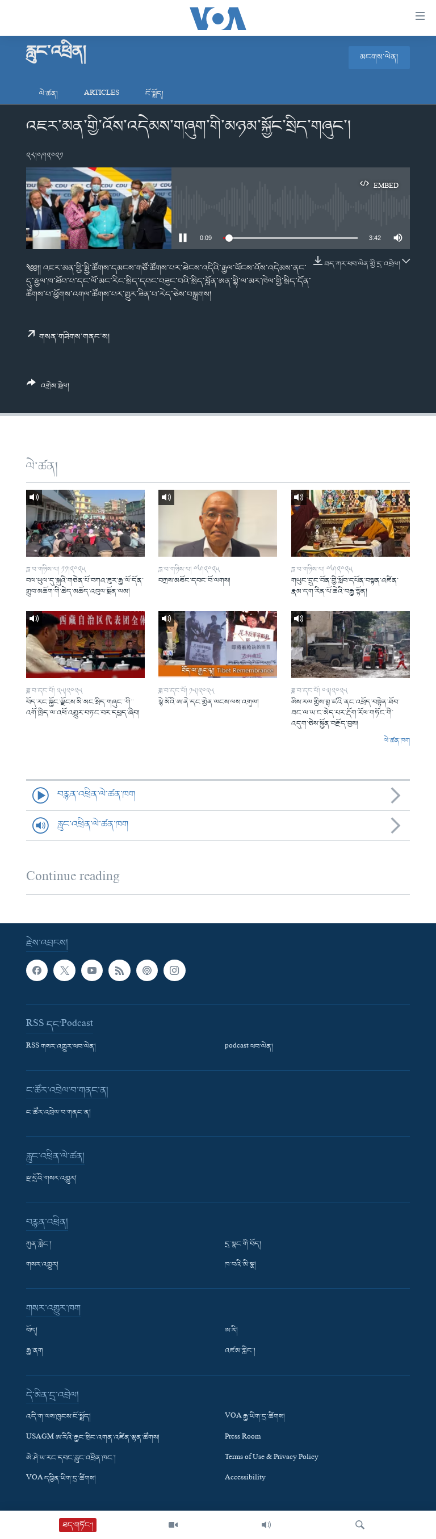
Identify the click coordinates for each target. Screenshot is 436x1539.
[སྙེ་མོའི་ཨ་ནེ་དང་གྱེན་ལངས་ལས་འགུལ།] (217, 644)
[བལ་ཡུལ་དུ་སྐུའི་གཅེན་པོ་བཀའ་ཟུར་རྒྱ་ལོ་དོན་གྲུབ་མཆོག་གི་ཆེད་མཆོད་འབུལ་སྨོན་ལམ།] (85, 523)
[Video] (173, 1525)
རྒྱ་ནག (34, 1351)
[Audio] (266, 1525)
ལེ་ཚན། (48, 94)
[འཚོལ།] (360, 1525)
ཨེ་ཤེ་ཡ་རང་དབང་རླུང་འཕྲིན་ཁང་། (71, 1458)
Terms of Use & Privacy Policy (271, 1458)
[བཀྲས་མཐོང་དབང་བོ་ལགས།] (217, 523)
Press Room (243, 1438)
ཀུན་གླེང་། (39, 1244)
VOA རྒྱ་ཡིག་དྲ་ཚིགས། (255, 1417)
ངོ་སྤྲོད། (154, 94)
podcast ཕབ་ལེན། (249, 1047)
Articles (101, 94)
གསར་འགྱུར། (42, 1265)
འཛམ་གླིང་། (240, 1351)
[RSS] (119, 970)
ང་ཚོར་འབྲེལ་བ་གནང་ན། (58, 1112)
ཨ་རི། (231, 1330)
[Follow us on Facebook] (37, 970)
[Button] (48, 389)
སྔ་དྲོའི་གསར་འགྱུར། (51, 1178)
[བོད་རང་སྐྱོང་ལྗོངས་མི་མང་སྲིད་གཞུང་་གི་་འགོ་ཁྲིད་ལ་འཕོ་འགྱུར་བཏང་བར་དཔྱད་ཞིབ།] (85, 644)
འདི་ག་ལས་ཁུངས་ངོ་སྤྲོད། (58, 1417)
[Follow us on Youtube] (92, 970)
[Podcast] (147, 970)
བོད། (31, 1330)
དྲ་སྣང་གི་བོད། (243, 1244)
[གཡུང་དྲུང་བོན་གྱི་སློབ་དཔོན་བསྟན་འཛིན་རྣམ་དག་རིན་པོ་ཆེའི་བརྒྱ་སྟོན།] (350, 523)
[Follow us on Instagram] (174, 970)
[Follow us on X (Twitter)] (64, 970)
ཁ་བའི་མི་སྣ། (240, 1265)
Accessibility (245, 1479)
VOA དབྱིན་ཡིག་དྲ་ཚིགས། (61, 1479)
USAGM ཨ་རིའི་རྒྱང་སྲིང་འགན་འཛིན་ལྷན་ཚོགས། (93, 1438)
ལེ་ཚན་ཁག (397, 741)
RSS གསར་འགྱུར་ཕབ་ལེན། (61, 1047)
